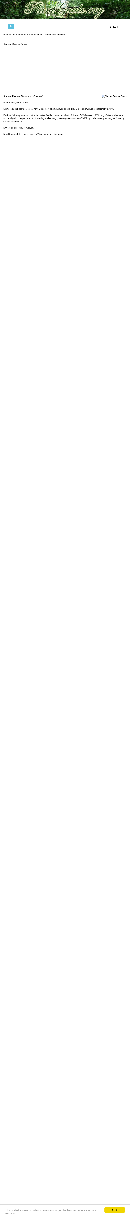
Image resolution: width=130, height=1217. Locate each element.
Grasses (22, 34)
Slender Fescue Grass (56, 34)
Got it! (114, 1210)
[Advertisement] (31, 71)
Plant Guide (9, 34)
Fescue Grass (35, 34)
